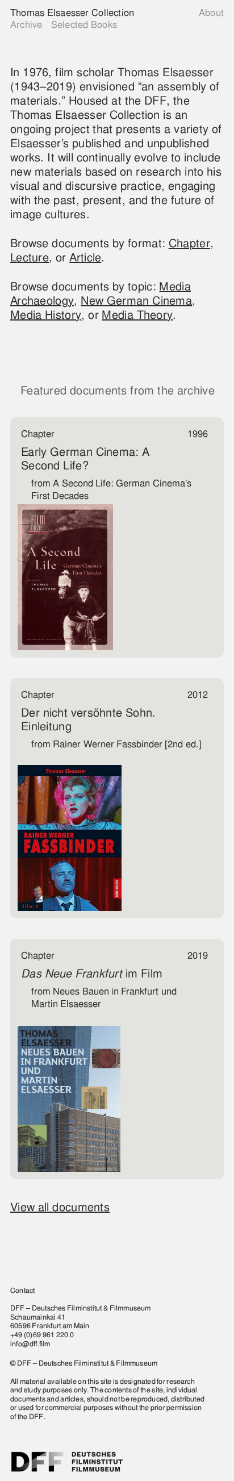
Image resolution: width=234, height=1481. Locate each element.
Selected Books (84, 24)
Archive (26, 24)
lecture (29, 257)
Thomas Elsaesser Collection (72, 13)
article (85, 257)
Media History (45, 314)
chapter (189, 243)
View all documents (60, 1207)
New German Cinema (136, 300)
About (211, 12)
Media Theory (137, 314)
